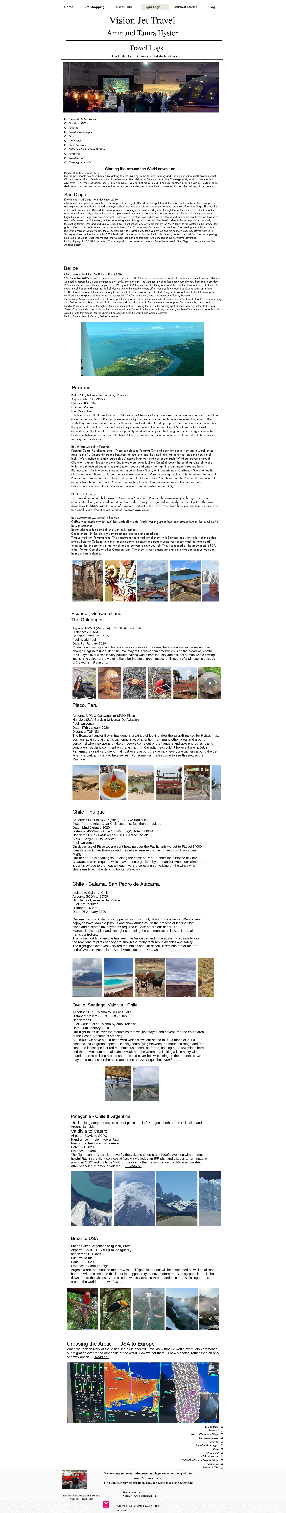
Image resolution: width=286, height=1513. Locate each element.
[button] (141, 87)
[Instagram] (106, 1504)
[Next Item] (213, 581)
